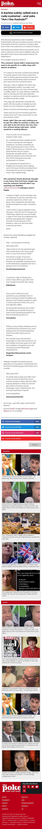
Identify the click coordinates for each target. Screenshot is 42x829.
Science (5, 809)
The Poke (12, 3)
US (22, 809)
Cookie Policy (12, 820)
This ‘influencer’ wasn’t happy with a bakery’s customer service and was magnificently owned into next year (21, 537)
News (4, 797)
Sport (4, 806)
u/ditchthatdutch (11, 188)
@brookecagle (27, 409)
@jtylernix (8, 411)
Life (23, 800)
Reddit (12, 409)
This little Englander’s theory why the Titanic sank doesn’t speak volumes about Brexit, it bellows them (20, 565)
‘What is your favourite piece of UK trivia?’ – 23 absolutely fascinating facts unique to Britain (18, 477)
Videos (4, 803)
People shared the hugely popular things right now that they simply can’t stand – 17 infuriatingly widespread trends (20, 774)
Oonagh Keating (6, 23)
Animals (25, 806)
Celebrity (6, 800)
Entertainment (28, 803)
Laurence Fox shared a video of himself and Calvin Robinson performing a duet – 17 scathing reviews (20, 689)
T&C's (4, 820)
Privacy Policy (23, 820)
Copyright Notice (15, 822)
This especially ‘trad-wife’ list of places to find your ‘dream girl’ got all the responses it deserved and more (20, 594)
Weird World (4, 9)
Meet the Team (23, 824)
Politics (25, 797)
